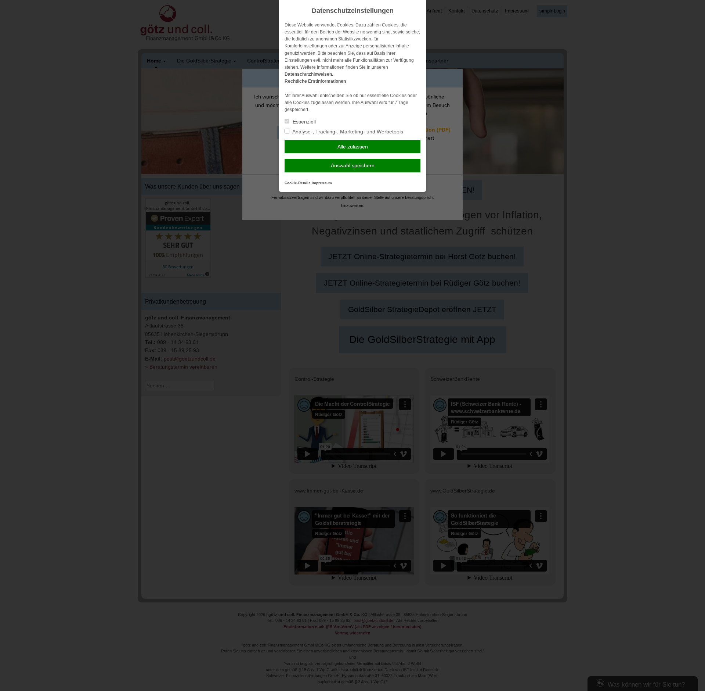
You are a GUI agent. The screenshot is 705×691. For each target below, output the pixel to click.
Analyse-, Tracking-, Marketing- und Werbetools (347, 132)
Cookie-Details (298, 183)
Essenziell (303, 122)
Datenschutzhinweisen (308, 74)
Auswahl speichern (353, 165)
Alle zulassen (352, 147)
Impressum (322, 183)
